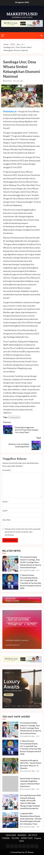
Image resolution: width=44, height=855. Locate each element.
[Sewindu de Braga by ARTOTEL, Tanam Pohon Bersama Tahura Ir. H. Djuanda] (10, 766)
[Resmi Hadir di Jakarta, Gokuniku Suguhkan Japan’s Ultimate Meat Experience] (10, 784)
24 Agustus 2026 (28, 771)
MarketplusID (22, 14)
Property (37, 838)
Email (5, 510)
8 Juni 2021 (19, 81)
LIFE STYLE (32, 835)
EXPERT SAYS (27, 838)
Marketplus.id (9, 111)
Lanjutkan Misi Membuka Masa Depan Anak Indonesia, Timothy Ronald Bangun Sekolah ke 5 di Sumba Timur (31, 818)
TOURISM (6, 838)
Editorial (8, 81)
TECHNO (15, 838)
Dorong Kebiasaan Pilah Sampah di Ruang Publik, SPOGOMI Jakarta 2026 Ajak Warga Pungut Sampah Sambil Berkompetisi (30, 801)
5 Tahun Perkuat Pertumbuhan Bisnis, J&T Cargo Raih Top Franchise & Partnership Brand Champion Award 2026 (30, 747)
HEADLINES (11, 835)
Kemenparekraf (14, 417)
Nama (5, 501)
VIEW (21, 841)
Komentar (7, 470)
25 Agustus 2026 (28, 571)
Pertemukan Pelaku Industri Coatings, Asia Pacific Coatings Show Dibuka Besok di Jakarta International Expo (30, 562)
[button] (2, 35)
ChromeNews (16, 852)
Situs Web (6, 520)
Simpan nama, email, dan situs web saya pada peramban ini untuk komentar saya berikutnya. (22, 532)
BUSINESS (22, 835)
